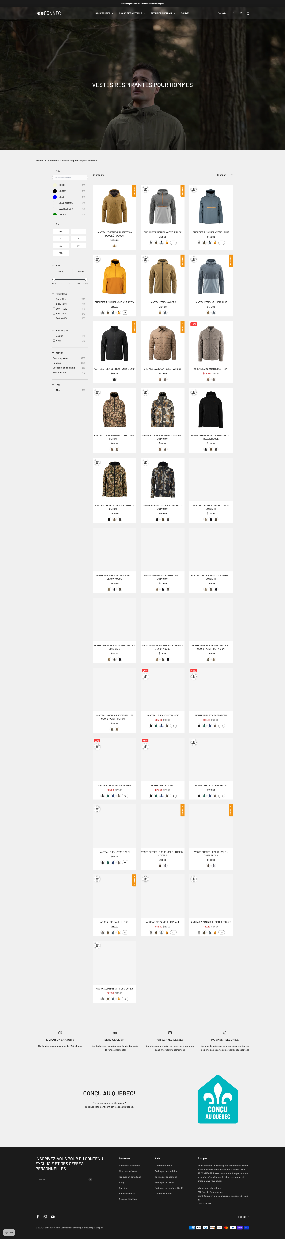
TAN (165, 379)
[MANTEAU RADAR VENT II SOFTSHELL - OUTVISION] (114, 619)
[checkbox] (69, 185)
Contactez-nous (163, 1165)
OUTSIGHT (112, 449)
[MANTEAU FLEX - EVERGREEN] (211, 689)
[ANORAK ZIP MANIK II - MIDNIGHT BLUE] (211, 896)
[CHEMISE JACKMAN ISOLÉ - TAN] (211, 343)
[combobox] (225, 175)
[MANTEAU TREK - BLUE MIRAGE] (211, 276)
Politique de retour (165, 1182)
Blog (121, 1182)
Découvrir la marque (129, 1165)
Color (58, 171)
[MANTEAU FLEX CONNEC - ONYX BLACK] (114, 343)
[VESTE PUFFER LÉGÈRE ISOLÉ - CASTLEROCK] (211, 826)
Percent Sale (61, 294)
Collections (53, 160)
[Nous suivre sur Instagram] (45, 1217)
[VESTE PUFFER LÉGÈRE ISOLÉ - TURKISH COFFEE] (162, 826)
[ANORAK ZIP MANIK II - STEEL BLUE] (211, 206)
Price (57, 265)
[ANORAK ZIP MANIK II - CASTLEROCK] (162, 206)
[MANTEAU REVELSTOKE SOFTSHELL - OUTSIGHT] (114, 479)
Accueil (39, 160)
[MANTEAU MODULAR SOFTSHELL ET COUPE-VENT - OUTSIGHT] (114, 689)
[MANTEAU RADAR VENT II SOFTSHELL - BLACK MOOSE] (162, 619)
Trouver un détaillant (130, 1176)
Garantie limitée (163, 1193)
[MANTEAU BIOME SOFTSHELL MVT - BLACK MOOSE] (114, 549)
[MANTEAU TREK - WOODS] (162, 276)
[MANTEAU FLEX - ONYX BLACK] (162, 689)
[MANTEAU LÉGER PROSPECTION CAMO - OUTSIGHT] (114, 409)
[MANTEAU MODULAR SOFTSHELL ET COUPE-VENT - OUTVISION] (211, 619)
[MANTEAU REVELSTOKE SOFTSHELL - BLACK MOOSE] (211, 409)
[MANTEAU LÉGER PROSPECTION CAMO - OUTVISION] (162, 409)
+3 (173, 243)
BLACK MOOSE (206, 449)
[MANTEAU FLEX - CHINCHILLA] (211, 759)
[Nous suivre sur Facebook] (38, 1217)
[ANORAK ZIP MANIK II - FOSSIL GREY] (114, 962)
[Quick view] (133, 225)
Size (57, 224)
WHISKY (160, 379)
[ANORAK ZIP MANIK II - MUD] (114, 896)
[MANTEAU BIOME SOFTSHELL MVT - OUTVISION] (162, 549)
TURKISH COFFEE (160, 866)
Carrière (123, 1187)
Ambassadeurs (127, 1193)
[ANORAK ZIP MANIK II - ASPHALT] (162, 896)
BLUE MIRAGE (165, 312)
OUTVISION (117, 449)
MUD (156, 243)
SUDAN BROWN (167, 243)
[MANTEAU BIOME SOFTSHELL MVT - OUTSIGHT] (211, 479)
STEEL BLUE (161, 243)
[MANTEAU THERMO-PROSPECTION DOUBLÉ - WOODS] (114, 206)
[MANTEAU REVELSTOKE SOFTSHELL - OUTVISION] (162, 479)
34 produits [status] (98, 174)
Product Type (61, 330)
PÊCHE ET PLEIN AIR (161, 13)
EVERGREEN (156, 726)
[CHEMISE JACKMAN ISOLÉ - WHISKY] (162, 343)
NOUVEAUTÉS (102, 13)
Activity (59, 353)
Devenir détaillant (128, 1199)
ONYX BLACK (114, 379)
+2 (173, 726)
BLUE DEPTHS (161, 726)
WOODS (114, 246)
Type (57, 384)
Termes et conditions (166, 1176)
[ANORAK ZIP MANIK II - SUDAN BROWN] (114, 276)
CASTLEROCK (151, 243)
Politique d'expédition (166, 1171)
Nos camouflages (128, 1171)
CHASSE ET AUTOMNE (130, 13)
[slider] (53, 279)
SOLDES (185, 13)
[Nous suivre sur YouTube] (53, 1217)
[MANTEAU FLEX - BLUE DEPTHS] (114, 759)
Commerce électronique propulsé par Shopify (82, 1227)
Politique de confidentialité (169, 1187)
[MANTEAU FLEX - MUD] (162, 759)
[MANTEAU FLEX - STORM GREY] (114, 826)
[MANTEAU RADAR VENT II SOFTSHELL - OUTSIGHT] (211, 549)
